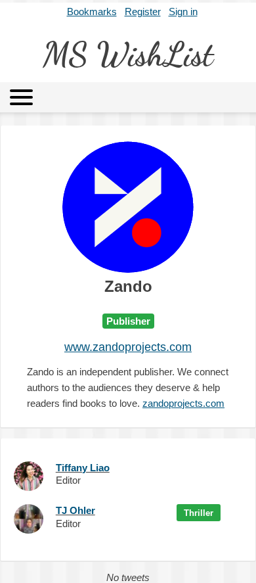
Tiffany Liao (83, 467)
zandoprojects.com (183, 403)
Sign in (183, 11)
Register (143, 11)
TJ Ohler (75, 510)
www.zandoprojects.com (128, 347)
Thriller (198, 513)
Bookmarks (92, 11)
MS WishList (128, 54)
